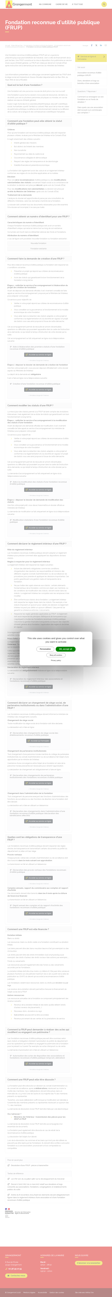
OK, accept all (65, 649)
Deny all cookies (56, 655)
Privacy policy (56, 660)
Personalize (45, 649)
